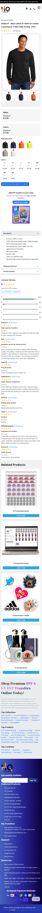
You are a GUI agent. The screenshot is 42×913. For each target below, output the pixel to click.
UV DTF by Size (9, 810)
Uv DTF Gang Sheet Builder (13, 813)
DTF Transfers (6, 715)
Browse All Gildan (7, 20)
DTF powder (28, 737)
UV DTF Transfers (20, 715)
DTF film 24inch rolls (11, 794)
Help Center (8, 844)
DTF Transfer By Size (8, 730)
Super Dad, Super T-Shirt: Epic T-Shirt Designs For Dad (22, 878)
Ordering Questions (11, 847)
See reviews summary (11, 292)
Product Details (9, 271)
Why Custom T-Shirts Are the (14, 864)
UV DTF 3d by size (18, 733)
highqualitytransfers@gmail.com (15, 833)
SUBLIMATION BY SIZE (12, 797)
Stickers (35, 718)
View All (7, 820)
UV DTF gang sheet (18, 735)
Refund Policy (8, 856)
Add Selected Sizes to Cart (15, 184)
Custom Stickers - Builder (12, 801)
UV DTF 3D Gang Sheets (12, 804)
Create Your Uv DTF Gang (12, 817)
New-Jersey (28, 752)
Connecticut (5, 750)
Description (7, 233)
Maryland (17, 752)
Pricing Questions (10, 850)
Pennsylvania (6, 752)
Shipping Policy (9, 853)
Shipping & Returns (10, 266)
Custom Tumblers (22, 720)
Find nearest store (10, 836)
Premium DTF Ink (15, 737)
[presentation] (20, 104)
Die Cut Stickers (7, 720)
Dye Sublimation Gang (24, 740)
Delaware (26, 750)
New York (16, 750)
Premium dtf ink (9, 788)
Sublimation (24, 718)
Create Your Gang (25, 730)
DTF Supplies (14, 722)
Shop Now (21, 516)
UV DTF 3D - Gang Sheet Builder (15, 807)
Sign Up (33, 780)
